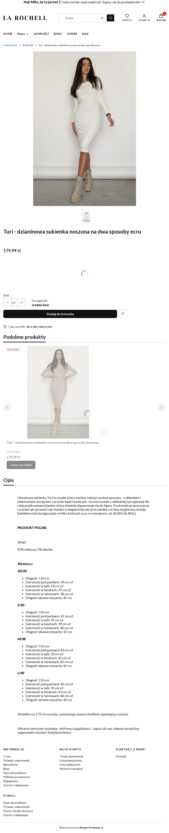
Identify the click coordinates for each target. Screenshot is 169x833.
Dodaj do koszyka (60, 314)
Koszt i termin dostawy (18, 811)
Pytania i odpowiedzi (16, 760)
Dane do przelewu (14, 773)
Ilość (6, 295)
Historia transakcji (71, 768)
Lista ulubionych (70, 764)
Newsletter (10, 764)
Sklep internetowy (79, 827)
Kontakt (121, 756)
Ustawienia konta (71, 760)
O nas (7, 756)
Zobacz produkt (21, 465)
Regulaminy (10, 781)
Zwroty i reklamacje (15, 785)
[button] (110, 17)
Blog (6, 768)
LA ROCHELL (10, 45)
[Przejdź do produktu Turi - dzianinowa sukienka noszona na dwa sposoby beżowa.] (58, 392)
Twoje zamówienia (71, 756)
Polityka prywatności (16, 777)
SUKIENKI (27, 45)
